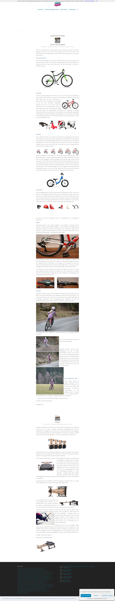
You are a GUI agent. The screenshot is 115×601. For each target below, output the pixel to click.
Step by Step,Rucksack (41, 588)
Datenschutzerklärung (98, 598)
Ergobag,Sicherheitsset (22, 578)
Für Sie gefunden (55, 46)
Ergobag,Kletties (21, 576)
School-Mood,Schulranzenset (47, 584)
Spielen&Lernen (64, 424)
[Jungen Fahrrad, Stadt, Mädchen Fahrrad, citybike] (57, 40)
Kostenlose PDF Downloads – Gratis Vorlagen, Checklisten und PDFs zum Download (78, 566)
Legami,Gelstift (38, 578)
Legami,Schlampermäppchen (47, 578)
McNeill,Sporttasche (21, 582)
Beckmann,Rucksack (21, 568)
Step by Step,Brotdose (39, 586)
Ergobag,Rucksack (37, 576)
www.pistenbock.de (48, 537)
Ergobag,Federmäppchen (30, 574)
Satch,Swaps (39, 584)
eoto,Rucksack (49, 572)
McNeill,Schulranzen (44, 580)
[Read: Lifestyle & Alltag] (61, 581)
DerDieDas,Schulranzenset (41, 572)
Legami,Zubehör (21, 580)
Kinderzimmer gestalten (67, 576)
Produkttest (62, 46)
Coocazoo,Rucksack (38, 568)
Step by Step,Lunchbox (22, 588)
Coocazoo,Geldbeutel (30, 568)
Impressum (105, 598)
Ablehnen (96, 595)
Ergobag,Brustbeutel (21, 574)
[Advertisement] (58, 21)
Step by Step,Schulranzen (22, 590)
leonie (73, 46)
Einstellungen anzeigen (107, 595)
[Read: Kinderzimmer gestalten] (61, 577)
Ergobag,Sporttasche (31, 578)
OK (97, 1)
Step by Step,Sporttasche (44, 590)
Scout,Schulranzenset (29, 586)
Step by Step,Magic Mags (31, 588)
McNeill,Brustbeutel (28, 580)
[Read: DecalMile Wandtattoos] (61, 574)
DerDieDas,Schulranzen (30, 572)
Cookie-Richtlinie (90, 598)
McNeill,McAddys (36, 580)
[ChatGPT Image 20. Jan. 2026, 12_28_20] (57, 4)
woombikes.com (39, 404)
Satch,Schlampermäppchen (23, 584)
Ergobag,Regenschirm (29, 576)
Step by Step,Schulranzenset (33, 590)
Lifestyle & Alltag (66, 580)
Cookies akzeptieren (85, 595)
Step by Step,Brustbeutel (48, 586)
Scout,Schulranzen (21, 586)
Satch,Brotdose (29, 582)
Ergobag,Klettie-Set (47, 574)
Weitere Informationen (90, 1)
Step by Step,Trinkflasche (22, 592)
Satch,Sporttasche (32, 584)
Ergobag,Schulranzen (45, 576)
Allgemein (54, 424)
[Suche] (77, 9)
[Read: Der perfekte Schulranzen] (61, 570)
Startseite (67, 46)
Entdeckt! (50, 46)
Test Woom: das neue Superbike (57, 44)
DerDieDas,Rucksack (21, 572)
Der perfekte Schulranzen (68, 569)
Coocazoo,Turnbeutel (44, 570)
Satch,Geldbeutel (36, 582)
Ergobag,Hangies (40, 574)
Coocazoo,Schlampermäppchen (23, 570)
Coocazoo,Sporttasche (35, 570)
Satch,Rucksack (43, 582)
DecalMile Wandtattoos (67, 573)
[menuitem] (40, 9)
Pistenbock (57, 422)
